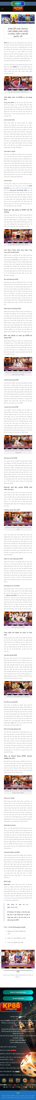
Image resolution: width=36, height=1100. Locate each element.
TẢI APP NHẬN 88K (18, 998)
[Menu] (2, 9)
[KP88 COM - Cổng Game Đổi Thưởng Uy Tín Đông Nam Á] (18, 9)
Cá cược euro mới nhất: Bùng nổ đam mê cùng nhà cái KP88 (18, 971)
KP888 (15, 66)
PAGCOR (15, 259)
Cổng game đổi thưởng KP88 (18, 190)
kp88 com (14, 722)
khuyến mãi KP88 (11, 595)
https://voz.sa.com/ (20, 1016)
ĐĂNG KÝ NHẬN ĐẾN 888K (18, 992)
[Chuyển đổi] (5, 931)
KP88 (18, 1093)
